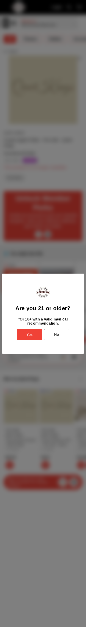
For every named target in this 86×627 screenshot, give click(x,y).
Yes (29, 334)
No (56, 334)
